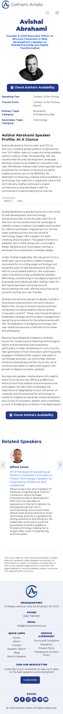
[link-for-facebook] (22, 699)
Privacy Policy (46, 648)
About (8, 201)
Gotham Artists (27, 4)
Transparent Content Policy (46, 653)
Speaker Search (16, 648)
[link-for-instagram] (28, 699)
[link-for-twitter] (16, 699)
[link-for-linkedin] (34, 699)
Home (16, 637)
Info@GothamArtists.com (31, 625)
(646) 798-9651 (31, 616)
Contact (16, 645)
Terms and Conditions (46, 640)
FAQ (19, 201)
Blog (16, 652)
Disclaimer (46, 644)
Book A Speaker (16, 656)
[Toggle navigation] (57, 13)
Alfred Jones (19, 467)
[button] (32, 88)
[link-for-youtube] (45, 699)
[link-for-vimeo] (39, 699)
